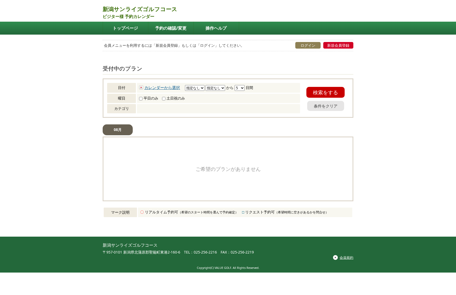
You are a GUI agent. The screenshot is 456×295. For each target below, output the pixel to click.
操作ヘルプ (216, 28)
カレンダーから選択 (162, 87)
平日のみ (150, 98)
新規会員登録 (338, 45)
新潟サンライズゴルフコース (140, 9)
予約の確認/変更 (171, 28)
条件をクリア (326, 106)
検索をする (325, 92)
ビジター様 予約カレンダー (128, 16)
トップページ (125, 28)
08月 (118, 129)
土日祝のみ (175, 98)
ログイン (308, 45)
